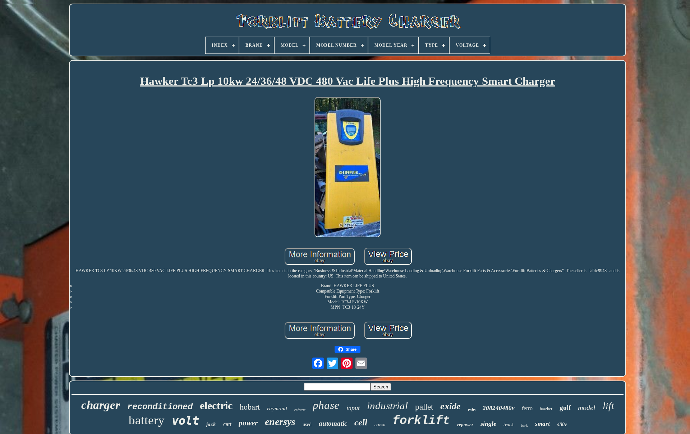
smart (542, 423)
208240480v (499, 408)
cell (360, 422)
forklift (421, 421)
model (586, 407)
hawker (546, 408)
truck (508, 424)
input (353, 407)
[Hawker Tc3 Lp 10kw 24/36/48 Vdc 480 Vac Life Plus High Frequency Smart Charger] (347, 168)
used (307, 424)
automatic (333, 423)
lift (608, 406)
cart (227, 424)
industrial (387, 405)
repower (465, 424)
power (248, 423)
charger (100, 404)
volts (471, 409)
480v (562, 424)
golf (565, 407)
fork (524, 425)
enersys (280, 421)
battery (147, 420)
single (488, 423)
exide (450, 406)
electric (216, 405)
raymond (277, 408)
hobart (250, 406)
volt (185, 421)
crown (379, 424)
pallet (424, 406)
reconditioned (160, 407)
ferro (527, 408)
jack (211, 424)
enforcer (299, 410)
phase (326, 405)
